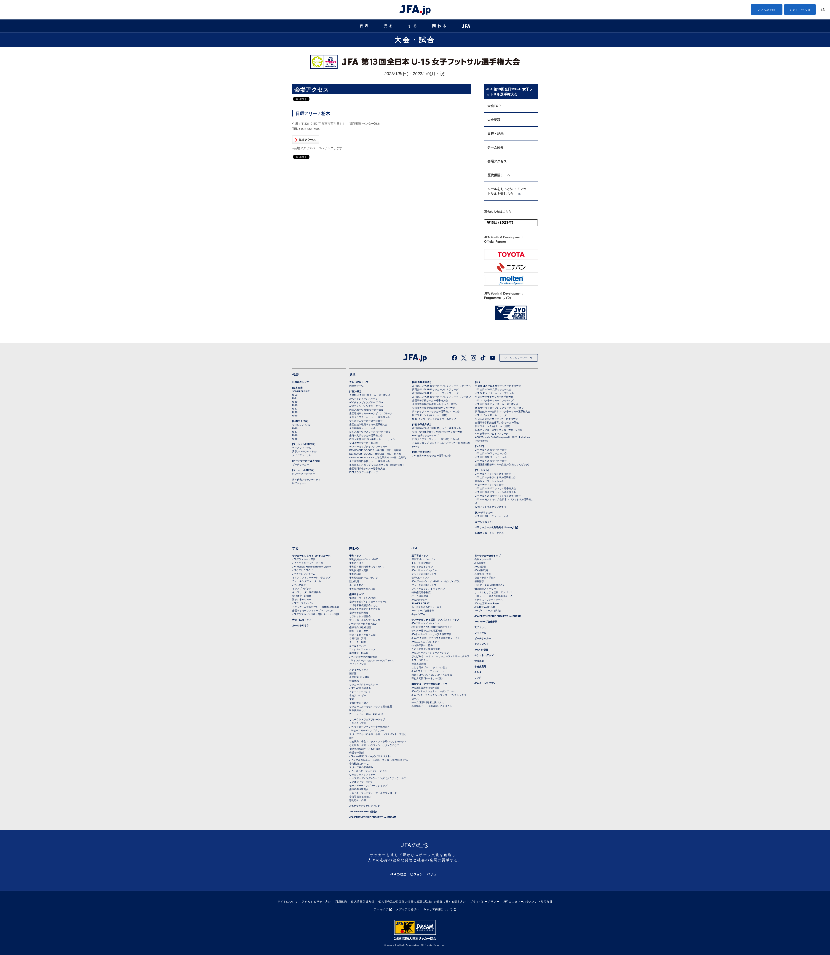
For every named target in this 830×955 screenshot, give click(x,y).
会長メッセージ (482, 559)
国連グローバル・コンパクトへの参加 (432, 674)
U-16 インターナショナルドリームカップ (434, 418)
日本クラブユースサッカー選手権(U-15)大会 (436, 439)
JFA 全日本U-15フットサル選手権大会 (495, 492)
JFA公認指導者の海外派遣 (363, 656)
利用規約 (341, 901)
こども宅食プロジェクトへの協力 (429, 667)
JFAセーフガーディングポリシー (366, 730)
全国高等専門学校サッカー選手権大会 (369, 461)
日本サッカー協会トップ (487, 555)
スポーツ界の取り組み (361, 767)
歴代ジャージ (299, 483)
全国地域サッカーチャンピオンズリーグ (370, 413)
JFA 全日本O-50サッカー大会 (491, 453)
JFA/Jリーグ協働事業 (423, 610)
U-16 (294, 412)
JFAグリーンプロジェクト (425, 623)
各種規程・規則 (482, 574)
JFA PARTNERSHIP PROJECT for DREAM (372, 817)
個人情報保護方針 (362, 901)
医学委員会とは (357, 710)
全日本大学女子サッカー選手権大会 (494, 396)
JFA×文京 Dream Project (487, 603)
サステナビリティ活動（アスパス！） (494, 592)
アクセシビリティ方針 (316, 901)
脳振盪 (352, 673)
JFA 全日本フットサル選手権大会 (493, 473)
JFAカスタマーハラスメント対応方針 (527, 901)
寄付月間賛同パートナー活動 (427, 678)
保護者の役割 (356, 752)
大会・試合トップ (358, 382)
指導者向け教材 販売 (360, 627)
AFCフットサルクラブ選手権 (490, 506)
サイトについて (288, 901)
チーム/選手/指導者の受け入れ (428, 702)
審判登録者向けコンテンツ (363, 577)
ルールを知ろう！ (484, 521)
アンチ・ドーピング (360, 691)
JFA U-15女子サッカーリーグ (490, 415)
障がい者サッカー (301, 599)
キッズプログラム (301, 588)
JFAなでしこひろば (302, 570)
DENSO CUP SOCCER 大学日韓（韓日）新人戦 (375, 453)
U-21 (294, 398)
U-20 (294, 428)
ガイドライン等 (357, 664)
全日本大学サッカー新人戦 (363, 442)
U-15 (294, 415)
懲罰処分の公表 (357, 800)
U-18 (294, 405)
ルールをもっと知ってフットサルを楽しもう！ (506, 191)
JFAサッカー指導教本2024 (363, 623)
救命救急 (354, 680)
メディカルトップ (358, 669)
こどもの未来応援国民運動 (426, 648)
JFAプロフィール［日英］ (488, 610)
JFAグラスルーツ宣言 (303, 559)
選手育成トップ (420, 555)
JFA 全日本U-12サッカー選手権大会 (431, 455)
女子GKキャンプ (420, 577)
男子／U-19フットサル (304, 451)
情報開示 (479, 581)
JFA (414, 548)
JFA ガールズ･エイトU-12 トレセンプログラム (436, 581)
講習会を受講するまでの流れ (364, 609)
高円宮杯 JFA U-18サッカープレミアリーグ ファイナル (441, 385)
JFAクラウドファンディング (364, 805)
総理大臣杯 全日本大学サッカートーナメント (373, 439)
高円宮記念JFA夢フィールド (427, 606)
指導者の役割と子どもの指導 (364, 748)
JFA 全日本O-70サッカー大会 (491, 460)
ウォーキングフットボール (306, 581)
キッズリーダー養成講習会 (306, 592)
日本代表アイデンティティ (306, 479)
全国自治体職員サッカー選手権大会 (368, 424)
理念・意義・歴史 (358, 631)
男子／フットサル (301, 447)
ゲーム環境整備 (420, 596)
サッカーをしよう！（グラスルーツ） (312, 555)
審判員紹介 (355, 574)
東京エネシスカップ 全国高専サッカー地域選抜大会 (377, 464)
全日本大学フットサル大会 (489, 484)
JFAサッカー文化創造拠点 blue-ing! (494, 527)
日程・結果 (495, 133)
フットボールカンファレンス (364, 620)
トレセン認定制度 (421, 562)
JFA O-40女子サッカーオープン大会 (494, 393)
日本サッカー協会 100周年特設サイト (494, 596)
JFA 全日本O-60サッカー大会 (491, 457)
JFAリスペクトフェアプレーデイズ (368, 770)
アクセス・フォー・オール (488, 599)
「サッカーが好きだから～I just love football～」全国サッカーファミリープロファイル (317, 608)
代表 (365, 26)
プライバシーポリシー (484, 901)
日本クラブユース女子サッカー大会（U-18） (499, 429)
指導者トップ (356, 594)
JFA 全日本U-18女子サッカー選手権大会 (496, 404)
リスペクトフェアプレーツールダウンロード (373, 792)
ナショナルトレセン (422, 566)
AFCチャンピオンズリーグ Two (366, 406)
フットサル (480, 632)
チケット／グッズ (483, 655)
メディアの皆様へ (407, 909)
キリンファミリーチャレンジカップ (311, 577)
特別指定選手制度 (421, 592)
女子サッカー (481, 627)
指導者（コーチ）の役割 (362, 597)
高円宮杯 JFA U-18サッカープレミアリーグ (435, 389)
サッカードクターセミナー (363, 684)
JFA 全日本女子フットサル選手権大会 (495, 477)
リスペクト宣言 (357, 723)
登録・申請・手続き (485, 577)
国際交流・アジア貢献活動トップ (429, 684)
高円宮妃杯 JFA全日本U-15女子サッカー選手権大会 (502, 411)
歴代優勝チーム (498, 174)
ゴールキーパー (357, 645)
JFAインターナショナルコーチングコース (371, 660)
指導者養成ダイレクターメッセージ (368, 601)
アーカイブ (381, 909)
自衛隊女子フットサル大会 (489, 481)
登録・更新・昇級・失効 (362, 634)
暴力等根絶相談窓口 (360, 796)
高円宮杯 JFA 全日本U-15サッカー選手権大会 (436, 428)
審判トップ (355, 555)
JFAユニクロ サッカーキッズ (307, 562)
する (413, 26)
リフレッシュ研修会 (360, 616)
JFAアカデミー (420, 599)
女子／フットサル (301, 455)
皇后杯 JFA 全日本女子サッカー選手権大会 (498, 385)
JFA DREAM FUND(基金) (363, 811)
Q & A (477, 672)
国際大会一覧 (356, 385)
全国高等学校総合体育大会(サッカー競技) (434, 404)
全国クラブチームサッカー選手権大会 (369, 417)
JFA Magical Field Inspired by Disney (311, 566)
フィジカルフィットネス (362, 649)
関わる (440, 26)
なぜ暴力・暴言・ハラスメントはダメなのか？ (374, 745)
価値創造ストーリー (485, 588)
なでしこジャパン (301, 424)
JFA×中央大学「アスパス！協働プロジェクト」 (437, 637)
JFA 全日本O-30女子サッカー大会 (493, 389)
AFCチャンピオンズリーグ (363, 398)
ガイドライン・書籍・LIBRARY (366, 713)
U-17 (294, 408)
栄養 (351, 699)
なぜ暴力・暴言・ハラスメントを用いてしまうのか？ (377, 741)
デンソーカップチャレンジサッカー (368, 446)
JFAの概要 (480, 562)
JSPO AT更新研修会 (360, 688)
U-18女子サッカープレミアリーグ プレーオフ (499, 407)
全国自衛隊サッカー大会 (362, 428)
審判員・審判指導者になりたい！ (367, 566)
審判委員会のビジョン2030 (363, 559)
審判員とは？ (356, 562)
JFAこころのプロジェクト (425, 641)
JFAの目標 (480, 566)
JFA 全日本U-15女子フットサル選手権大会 (498, 495)
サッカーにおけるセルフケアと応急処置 (370, 706)
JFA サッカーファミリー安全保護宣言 (369, 726)
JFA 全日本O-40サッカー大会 (491, 449)
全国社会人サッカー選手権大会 (366, 420)
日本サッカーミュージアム (489, 532)
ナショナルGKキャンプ (424, 574)
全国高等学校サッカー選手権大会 (430, 400)
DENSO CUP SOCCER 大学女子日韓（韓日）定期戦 (377, 457)
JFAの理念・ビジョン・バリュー (415, 874)
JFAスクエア (299, 584)
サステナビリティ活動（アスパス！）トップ (435, 619)
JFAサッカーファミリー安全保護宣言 (431, 634)
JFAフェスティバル (302, 603)
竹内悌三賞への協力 (422, 645)
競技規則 (354, 581)
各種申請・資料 (357, 638)
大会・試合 (415, 39)
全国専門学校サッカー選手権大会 (367, 468)
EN (822, 9)
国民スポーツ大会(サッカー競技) (366, 409)
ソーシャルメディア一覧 (518, 358)
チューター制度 (357, 642)
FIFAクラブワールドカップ (363, 472)
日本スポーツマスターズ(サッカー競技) (370, 431)
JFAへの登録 (766, 9)
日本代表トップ (300, 382)
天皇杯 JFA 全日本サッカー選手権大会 (369, 395)
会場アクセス (497, 161)
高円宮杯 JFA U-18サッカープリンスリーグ (435, 393)
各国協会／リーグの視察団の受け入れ (432, 706)
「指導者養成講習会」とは (363, 605)
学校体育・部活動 (301, 595)
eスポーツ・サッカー (303, 473)
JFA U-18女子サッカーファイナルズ (494, 400)
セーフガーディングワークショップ (368, 785)
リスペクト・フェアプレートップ (367, 719)
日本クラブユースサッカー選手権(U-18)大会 (436, 411)
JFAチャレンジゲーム (303, 573)
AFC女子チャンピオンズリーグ (491, 433)
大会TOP (494, 105)
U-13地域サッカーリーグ (425, 435)
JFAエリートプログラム (424, 570)
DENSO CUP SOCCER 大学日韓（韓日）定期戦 (375, 450)
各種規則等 (480, 666)
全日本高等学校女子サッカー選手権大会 (496, 418)
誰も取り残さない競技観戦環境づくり (432, 626)
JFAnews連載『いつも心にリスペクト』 (370, 756)
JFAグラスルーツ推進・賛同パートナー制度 (315, 614)
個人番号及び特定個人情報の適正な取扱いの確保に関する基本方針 (422, 901)
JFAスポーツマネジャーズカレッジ (430, 652)
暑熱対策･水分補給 (359, 677)
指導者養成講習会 (358, 612)
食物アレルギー (357, 695)
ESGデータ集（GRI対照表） (489, 585)
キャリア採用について (438, 909)
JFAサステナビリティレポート (428, 671)
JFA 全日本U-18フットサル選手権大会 (495, 488)
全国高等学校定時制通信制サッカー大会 (433, 407)
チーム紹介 (495, 147)
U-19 (294, 401)
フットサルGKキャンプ (424, 585)
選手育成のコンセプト (423, 559)
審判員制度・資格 (358, 570)
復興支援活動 (419, 663)
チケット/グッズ (800, 9)
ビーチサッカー (300, 464)
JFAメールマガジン (484, 683)
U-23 (294, 394)
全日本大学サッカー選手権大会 (366, 435)
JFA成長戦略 (481, 570)
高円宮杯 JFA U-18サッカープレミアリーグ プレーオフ (441, 396)
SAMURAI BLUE (301, 391)
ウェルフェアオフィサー (362, 774)
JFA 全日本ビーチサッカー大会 (491, 516)
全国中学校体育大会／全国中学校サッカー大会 (437, 431)
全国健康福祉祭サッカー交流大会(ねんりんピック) (502, 464)
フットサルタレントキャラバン (428, 588)
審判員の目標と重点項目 (362, 588)
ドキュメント (481, 644)
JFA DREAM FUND (484, 607)
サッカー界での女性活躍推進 (427, 630)
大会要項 (493, 119)
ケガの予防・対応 (358, 702)
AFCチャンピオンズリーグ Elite (366, 402)
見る (389, 26)
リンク (478, 677)
